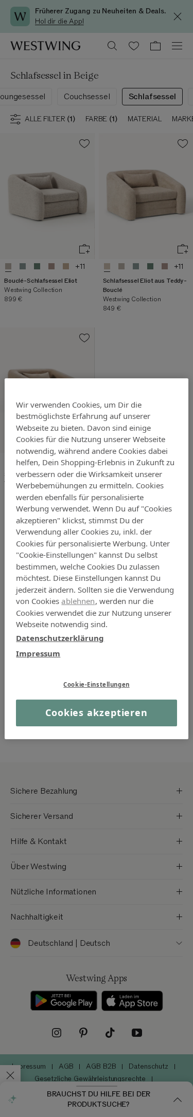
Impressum (38, 653)
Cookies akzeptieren (96, 712)
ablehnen (78, 601)
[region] (96, 558)
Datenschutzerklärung (60, 637)
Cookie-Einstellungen (96, 684)
